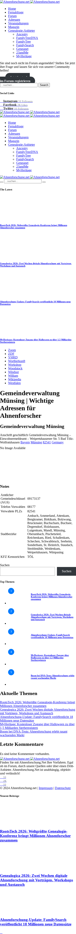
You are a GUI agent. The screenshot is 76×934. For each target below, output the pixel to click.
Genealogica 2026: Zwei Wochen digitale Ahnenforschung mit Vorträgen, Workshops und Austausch (52, 617)
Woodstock (15, 368)
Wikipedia (14, 379)
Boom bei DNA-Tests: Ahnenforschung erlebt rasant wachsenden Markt (52, 676)
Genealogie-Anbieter (21, 30)
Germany (58, 442)
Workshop (14, 364)
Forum (12, 16)
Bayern (25, 442)
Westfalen (14, 383)
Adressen (14, 19)
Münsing (36, 442)
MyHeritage (24, 56)
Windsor (13, 372)
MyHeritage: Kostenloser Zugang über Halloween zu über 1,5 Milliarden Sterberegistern (50, 657)
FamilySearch (25, 45)
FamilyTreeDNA (27, 38)
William (13, 375)
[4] (16, 664)
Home (12, 8)
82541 (47, 442)
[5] (16, 684)
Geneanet (22, 49)
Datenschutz (63, 788)
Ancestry (22, 34)
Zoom (12, 350)
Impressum (46, 788)
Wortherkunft (16, 361)
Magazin (13, 27)
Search (44, 85)
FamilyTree (23, 41)
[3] (16, 643)
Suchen (5, 565)
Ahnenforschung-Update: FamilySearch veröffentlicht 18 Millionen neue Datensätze (52, 636)
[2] (16, 623)
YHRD (13, 357)
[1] (16, 603)
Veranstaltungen (18, 23)
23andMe (22, 52)
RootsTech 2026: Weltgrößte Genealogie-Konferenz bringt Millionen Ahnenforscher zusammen (51, 596)
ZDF (11, 353)
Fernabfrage (16, 12)
